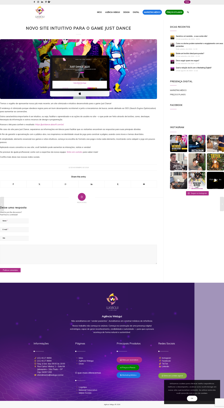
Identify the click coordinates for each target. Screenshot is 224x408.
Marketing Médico (178, 90)
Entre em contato (74, 152)
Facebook (166, 361)
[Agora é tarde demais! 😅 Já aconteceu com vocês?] (178, 180)
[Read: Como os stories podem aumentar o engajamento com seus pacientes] (172, 44)
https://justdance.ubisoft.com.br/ (49, 124)
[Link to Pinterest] (46, 2)
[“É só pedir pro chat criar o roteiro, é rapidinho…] (178, 161)
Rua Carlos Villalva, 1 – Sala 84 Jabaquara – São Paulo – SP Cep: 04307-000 (51, 369)
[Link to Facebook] (34, 2)
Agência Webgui (86, 361)
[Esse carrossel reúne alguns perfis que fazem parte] (197, 180)
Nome (5, 221)
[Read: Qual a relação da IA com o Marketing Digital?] (172, 69)
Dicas (187, 2)
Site (4, 238)
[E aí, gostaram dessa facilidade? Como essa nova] (197, 143)
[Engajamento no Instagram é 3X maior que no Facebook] (2, 204)
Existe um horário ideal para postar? (190, 53)
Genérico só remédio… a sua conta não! (191, 36)
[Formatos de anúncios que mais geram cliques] (222, 204)
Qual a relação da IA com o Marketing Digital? (193, 68)
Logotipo (83, 387)
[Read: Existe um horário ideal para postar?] (172, 54)
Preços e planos (178, 94)
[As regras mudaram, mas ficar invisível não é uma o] (178, 143)
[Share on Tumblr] (118, 184)
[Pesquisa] (187, 12)
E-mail (5, 229)
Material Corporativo (88, 390)
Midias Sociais (85, 393)
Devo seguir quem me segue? (187, 60)
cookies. (204, 393)
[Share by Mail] (144, 184)
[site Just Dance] (78, 69)
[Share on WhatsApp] (65, 184)
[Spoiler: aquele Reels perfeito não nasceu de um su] (197, 161)
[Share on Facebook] (13, 184)
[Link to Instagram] (38, 2)
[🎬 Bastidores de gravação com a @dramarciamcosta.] (215, 143)
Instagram (166, 358)
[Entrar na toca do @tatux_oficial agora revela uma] (215, 161)
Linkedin (165, 366)
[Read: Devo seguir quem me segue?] (172, 61)
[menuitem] (186, 2)
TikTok (165, 363)
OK (192, 398)
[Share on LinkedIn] (92, 184)
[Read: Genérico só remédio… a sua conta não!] (172, 37)
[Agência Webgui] (40, 12)
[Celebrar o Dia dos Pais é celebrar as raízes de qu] (215, 180)
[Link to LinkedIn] (42, 2)
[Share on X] (39, 184)
